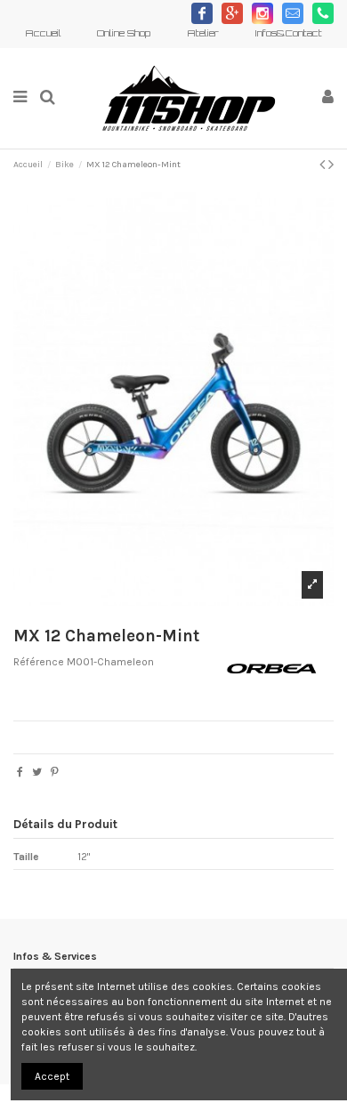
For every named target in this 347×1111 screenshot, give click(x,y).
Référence (38, 662)
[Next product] (331, 164)
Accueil (44, 33)
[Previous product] (323, 164)
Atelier (204, 33)
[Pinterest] (55, 772)
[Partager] (20, 772)
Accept (52, 1076)
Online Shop (125, 33)
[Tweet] (37, 772)
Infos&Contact (288, 33)
